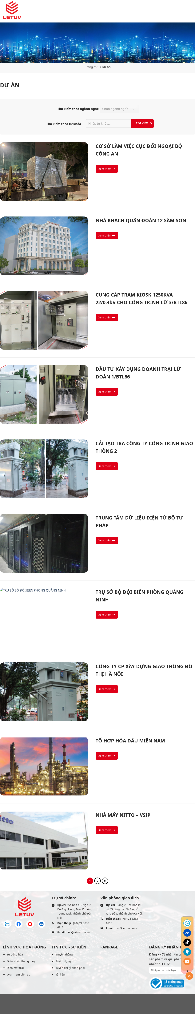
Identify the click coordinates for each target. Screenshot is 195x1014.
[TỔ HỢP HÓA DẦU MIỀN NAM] (97, 766)
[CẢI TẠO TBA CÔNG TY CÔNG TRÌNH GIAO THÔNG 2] (97, 469)
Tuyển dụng (63, 961)
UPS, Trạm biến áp (18, 974)
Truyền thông (64, 954)
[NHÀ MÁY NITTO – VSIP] (97, 840)
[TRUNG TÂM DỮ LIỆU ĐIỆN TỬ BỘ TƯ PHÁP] (97, 543)
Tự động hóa (15, 954)
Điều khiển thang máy (21, 961)
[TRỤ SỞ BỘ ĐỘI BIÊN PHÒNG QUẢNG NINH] (97, 617)
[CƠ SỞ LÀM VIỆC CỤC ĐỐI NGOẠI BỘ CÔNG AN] (97, 172)
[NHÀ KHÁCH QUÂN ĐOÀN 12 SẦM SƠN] (97, 246)
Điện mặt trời (15, 968)
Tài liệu (60, 974)
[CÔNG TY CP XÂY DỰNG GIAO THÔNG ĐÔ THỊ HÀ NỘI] (97, 692)
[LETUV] (12, 10)
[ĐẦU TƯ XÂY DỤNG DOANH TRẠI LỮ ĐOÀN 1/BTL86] (97, 395)
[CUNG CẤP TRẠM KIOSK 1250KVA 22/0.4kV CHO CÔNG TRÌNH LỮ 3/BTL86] (97, 320)
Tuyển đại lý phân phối (70, 968)
